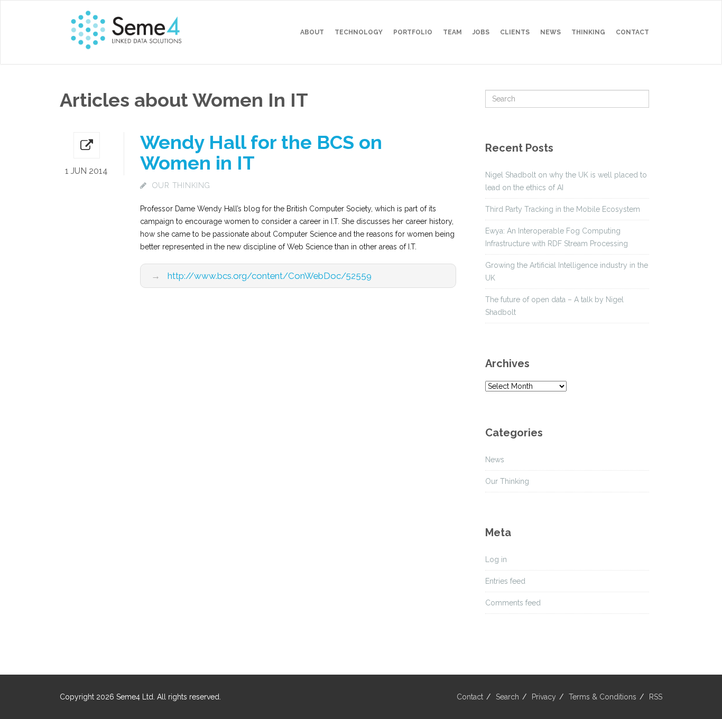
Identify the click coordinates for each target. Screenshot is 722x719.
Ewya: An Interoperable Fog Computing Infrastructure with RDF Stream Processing (556, 237)
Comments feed (513, 603)
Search (507, 697)
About (312, 32)
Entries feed (505, 581)
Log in (496, 559)
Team (452, 32)
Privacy (544, 697)
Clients (515, 32)
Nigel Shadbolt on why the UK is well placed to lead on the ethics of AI (566, 181)
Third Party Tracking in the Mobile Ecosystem (562, 209)
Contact (632, 32)
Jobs (481, 32)
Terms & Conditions (602, 697)
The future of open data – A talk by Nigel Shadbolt (554, 305)
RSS (655, 697)
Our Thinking (181, 185)
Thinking (588, 32)
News (550, 32)
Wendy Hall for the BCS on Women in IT (261, 152)
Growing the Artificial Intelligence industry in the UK (566, 271)
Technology (359, 32)
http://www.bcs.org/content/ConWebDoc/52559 (270, 275)
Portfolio (412, 32)
